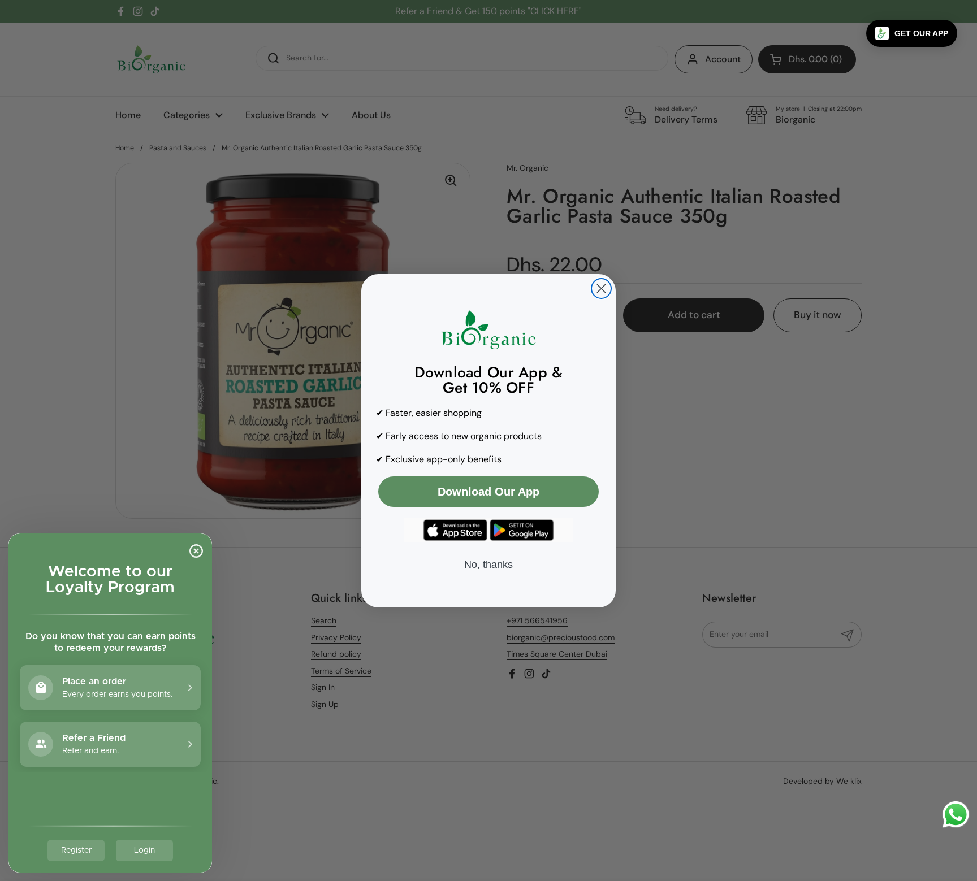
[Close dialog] (601, 288)
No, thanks (488, 564)
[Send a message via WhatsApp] (955, 814)
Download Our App (488, 491)
